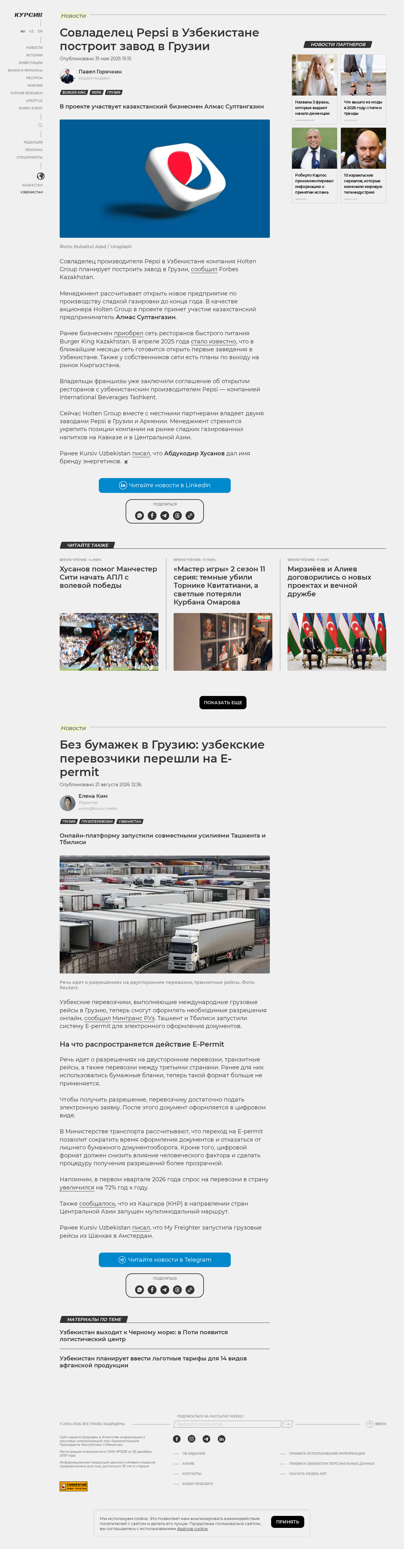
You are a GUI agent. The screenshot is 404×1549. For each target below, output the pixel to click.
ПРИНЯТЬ (287, 1522)
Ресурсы (34, 78)
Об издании (193, 1454)
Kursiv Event (31, 108)
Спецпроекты (29, 157)
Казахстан (32, 185)
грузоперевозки (97, 822)
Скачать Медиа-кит (308, 1474)
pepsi (96, 93)
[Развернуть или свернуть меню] (40, 125)
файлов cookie (192, 1528)
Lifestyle (34, 101)
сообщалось (97, 1203)
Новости (34, 48)
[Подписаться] (287, 1424)
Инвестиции (31, 63)
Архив (188, 1464)
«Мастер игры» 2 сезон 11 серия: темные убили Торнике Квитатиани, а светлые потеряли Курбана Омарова (219, 586)
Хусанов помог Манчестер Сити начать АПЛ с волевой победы (108, 577)
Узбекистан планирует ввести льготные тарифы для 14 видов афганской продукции (153, 1362)
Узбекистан (31, 192)
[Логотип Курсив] (28, 15)
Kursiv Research (197, 1484)
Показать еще (223, 702)
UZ (31, 31)
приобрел (128, 333)
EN (40, 31)
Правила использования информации (327, 1454)
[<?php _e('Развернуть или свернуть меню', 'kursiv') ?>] (41, 176)
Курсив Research (26, 93)
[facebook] (177, 1439)
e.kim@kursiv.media (98, 808)
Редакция (33, 142)
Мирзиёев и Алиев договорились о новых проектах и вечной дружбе (329, 581)
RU (22, 31)
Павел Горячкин (100, 72)
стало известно (213, 341)
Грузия (113, 93)
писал (141, 453)
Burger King (74, 93)
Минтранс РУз (133, 1018)
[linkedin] (221, 1439)
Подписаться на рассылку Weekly (210, 1416)
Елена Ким (93, 796)
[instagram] (191, 1439)
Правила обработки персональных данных (332, 1464)
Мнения (35, 86)
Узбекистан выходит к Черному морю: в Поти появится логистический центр (144, 1336)
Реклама (34, 150)
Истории (34, 55)
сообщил (204, 269)
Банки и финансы (25, 70)
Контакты (191, 1474)
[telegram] (206, 1439)
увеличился (77, 1187)
